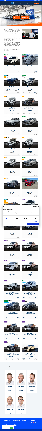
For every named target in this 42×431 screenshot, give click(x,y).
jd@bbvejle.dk (21, 390)
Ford (23, 2)
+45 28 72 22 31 (10, 389)
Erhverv (32, 2)
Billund (24, 3)
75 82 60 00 (3, 0)
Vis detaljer (35, 221)
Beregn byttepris (25, 424)
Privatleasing (35, 0)
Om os (28, 3)
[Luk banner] (38, 206)
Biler (25, 2)
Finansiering (39, 0)
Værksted (36, 2)
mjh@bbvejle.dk (10, 413)
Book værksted (25, 17)
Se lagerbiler (16, 17)
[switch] (16, 218)
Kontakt (32, 3)
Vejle (21, 3)
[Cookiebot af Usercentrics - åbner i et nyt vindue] (33, 206)
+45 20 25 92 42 (21, 389)
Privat (28, 2)
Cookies (23, 423)
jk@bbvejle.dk (9, 390)
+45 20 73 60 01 (32, 389)
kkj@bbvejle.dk (21, 413)
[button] (8, 427)
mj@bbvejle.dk (32, 390)
